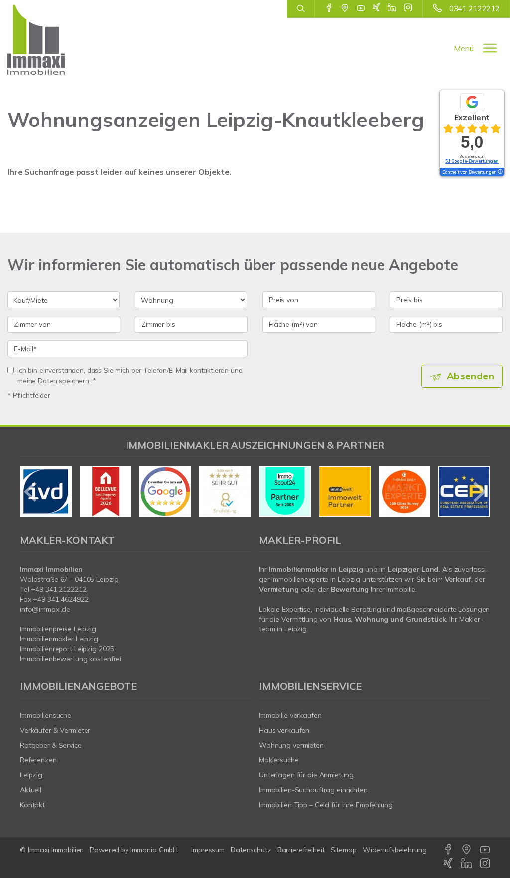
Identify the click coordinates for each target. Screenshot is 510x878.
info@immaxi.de (45, 609)
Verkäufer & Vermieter (55, 730)
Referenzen (38, 759)
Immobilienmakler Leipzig (59, 638)
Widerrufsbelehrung (395, 849)
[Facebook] (329, 8)
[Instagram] (408, 8)
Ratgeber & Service (51, 745)
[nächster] (479, 491)
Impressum (208, 849)
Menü (464, 48)
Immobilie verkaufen (290, 715)
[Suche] (300, 9)
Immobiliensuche (45, 715)
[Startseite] (42, 40)
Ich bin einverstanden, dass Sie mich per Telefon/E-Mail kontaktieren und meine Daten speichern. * (130, 375)
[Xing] (376, 8)
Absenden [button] (470, 376)
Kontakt (32, 804)
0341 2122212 (474, 8)
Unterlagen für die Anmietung (306, 774)
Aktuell (30, 789)
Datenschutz (251, 849)
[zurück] (31, 491)
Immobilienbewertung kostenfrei (70, 658)
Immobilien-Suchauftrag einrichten (313, 789)
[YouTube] (361, 8)
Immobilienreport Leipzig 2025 (67, 648)
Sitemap (344, 849)
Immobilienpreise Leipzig (58, 629)
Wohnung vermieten (291, 745)
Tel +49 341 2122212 (53, 589)
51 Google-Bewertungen (472, 161)
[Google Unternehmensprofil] (345, 8)
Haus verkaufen (284, 730)
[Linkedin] (392, 8)
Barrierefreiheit (301, 849)
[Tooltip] (500, 172)
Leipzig (31, 774)
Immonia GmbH (154, 849)
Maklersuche (279, 759)
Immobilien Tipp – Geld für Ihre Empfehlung (326, 804)
